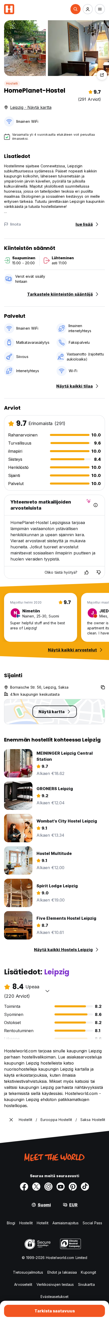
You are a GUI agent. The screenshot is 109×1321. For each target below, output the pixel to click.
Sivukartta (86, 1284)
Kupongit (88, 1272)
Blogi (11, 1223)
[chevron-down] (47, 991)
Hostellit (26, 1223)
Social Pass (92, 1223)
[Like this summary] (86, 572)
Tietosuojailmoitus (28, 1272)
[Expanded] (11, 1120)
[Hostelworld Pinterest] (73, 1187)
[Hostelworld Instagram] (48, 1187)
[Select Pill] (75, 9)
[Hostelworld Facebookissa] (24, 1187)
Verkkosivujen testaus (55, 1284)
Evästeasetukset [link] (54, 1296)
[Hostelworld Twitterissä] (36, 1187)
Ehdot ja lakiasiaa (62, 1272)
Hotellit (42, 1223)
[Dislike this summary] (99, 572)
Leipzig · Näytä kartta (30, 107)
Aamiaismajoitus (65, 1223)
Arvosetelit (23, 1284)
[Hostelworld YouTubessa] (61, 1187)
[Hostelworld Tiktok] (85, 1187)
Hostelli (12, 83)
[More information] (96, 505)
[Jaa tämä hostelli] (102, 75)
